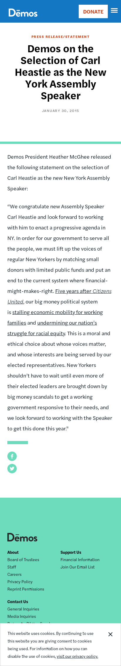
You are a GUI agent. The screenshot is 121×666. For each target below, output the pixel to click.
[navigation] (114, 10)
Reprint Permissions (25, 589)
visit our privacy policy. (77, 656)
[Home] (23, 19)
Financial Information (80, 559)
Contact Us (17, 601)
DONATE (93, 11)
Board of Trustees (23, 559)
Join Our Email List (77, 567)
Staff (11, 567)
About (13, 552)
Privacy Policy (20, 581)
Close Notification (110, 644)
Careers (14, 574)
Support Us (70, 552)
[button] (12, 456)
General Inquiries (23, 609)
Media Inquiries (21, 616)
